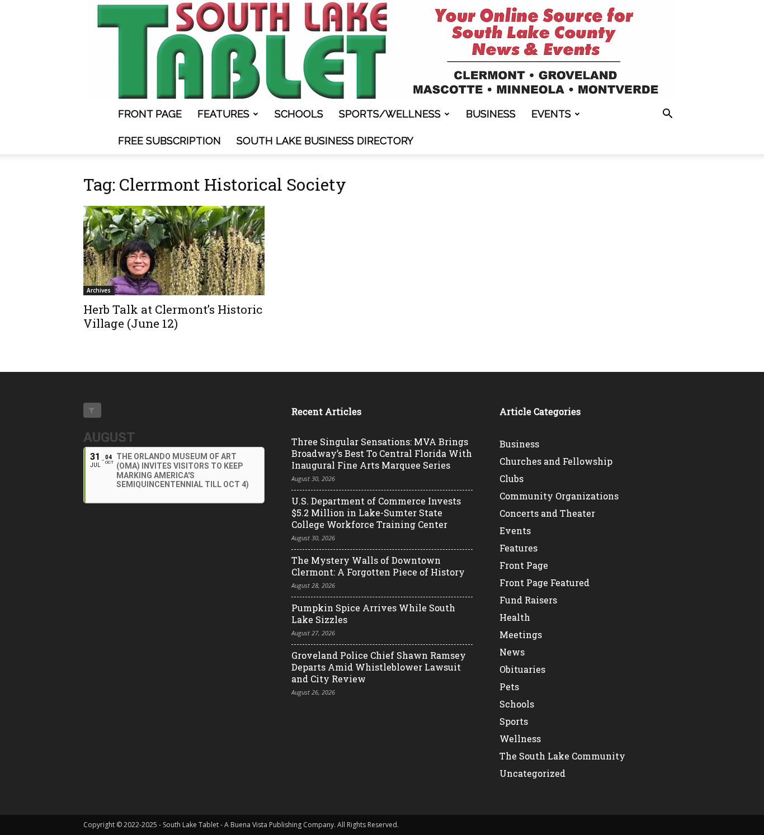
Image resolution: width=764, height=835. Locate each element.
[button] (667, 115)
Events (551, 114)
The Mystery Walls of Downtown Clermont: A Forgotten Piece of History (378, 566)
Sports (513, 721)
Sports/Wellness (390, 114)
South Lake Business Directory (325, 141)
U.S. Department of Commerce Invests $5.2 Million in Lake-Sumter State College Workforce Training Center (376, 512)
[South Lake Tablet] (382, 50)
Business (491, 114)
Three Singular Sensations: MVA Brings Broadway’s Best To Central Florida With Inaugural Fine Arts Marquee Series (381, 453)
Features (223, 114)
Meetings (520, 634)
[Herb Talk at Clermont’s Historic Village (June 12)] (174, 250)
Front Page (150, 114)
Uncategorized (532, 773)
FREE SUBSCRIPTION (169, 141)
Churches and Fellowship (555, 461)
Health (514, 617)
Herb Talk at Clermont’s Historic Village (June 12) (172, 316)
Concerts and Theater (547, 513)
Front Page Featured (544, 582)
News (512, 652)
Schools (299, 114)
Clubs (511, 478)
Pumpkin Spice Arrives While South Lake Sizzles (373, 613)
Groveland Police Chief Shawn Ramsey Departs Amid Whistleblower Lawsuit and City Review (378, 667)
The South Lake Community (562, 756)
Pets (509, 686)
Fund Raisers (528, 600)
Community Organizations (559, 496)
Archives (99, 290)
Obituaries (522, 669)
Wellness (520, 738)
